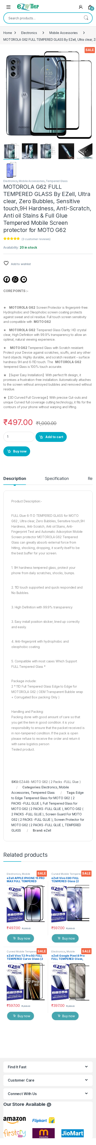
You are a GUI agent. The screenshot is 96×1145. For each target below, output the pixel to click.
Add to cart (54, 437)
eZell (47, 830)
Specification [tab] (57, 479)
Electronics (29, 33)
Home (7, 33)
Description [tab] (14, 479)
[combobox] (42, 18)
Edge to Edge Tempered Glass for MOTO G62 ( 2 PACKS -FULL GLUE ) (47, 798)
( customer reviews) (35, 239)
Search (86, 18)
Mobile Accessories (63, 33)
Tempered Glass (56, 181)
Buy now (20, 451)
